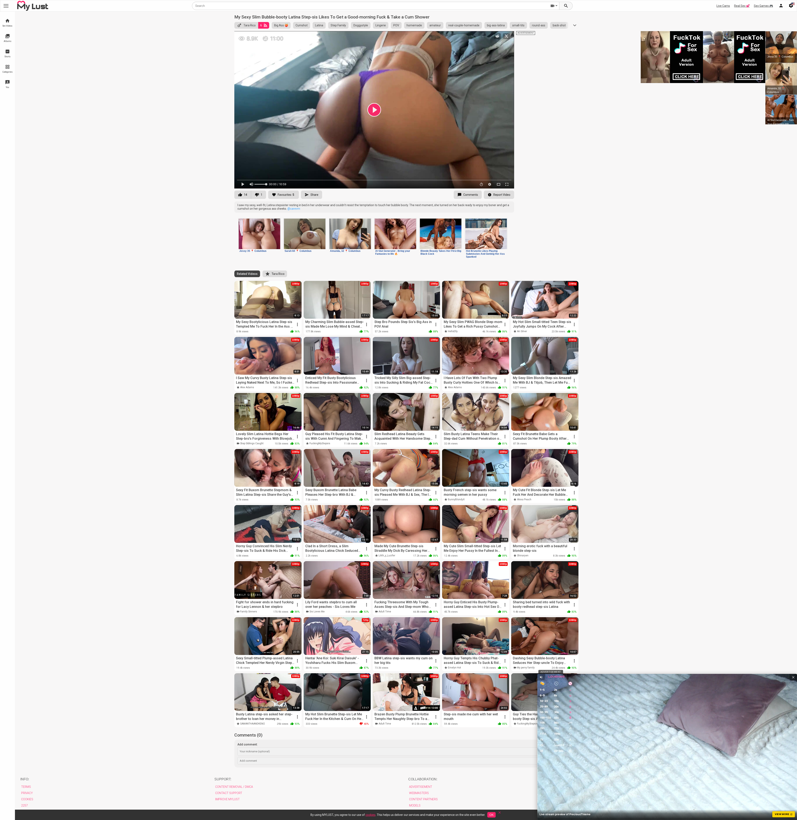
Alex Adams (247, 387)
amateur (435, 25)
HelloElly (453, 331)
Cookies (27, 799)
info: (24, 779)
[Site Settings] (791, 6)
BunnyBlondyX (456, 499)
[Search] (566, 6)
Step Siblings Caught (252, 443)
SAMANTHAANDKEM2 (252, 723)
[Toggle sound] (541, 677)
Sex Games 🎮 (763, 5)
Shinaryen (522, 555)
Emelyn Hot (454, 667)
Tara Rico (249, 25)
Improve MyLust (227, 799)
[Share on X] (506, 36)
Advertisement (420, 786)
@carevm (293, 208)
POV (396, 25)
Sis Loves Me (317, 611)
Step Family (338, 25)
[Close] (499, 814)
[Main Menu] (6, 6)
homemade (414, 25)
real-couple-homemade (463, 25)
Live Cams (723, 5)
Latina (319, 25)
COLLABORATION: (422, 779)
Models (415, 805)
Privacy (27, 793)
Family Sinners (248, 611)
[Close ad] (793, 677)
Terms (26, 786)
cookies (370, 814)
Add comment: (247, 744)
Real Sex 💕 (742, 5)
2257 (24, 805)
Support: (222, 779)
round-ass (538, 25)
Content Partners (423, 799)
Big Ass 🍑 (281, 25)
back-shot (559, 25)
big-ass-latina (496, 25)
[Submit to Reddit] (497, 36)
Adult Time (385, 611)
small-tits (518, 25)
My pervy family (526, 667)
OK (491, 814)
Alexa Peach (524, 499)
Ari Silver (522, 331)
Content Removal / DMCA (234, 786)
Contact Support (228, 793)
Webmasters (419, 793)
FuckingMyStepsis (319, 443)
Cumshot (302, 25)
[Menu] (781, 6)
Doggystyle (360, 25)
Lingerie (380, 25)
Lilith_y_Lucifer (387, 555)
